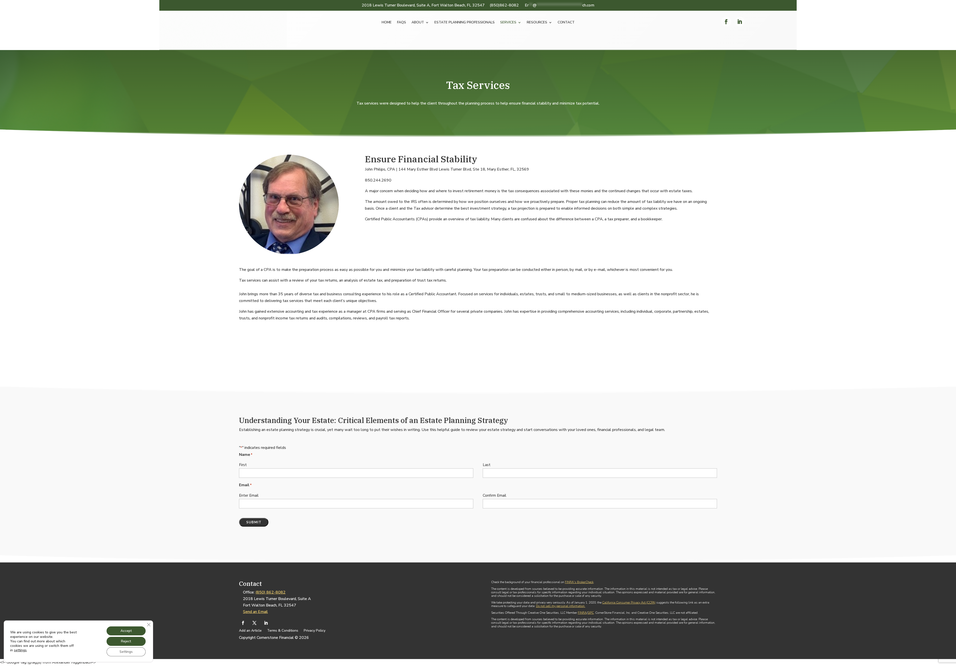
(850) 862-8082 (270, 592)
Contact (566, 23)
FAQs (401, 23)
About (418, 23)
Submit (253, 522)
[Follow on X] (254, 623)
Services (508, 23)
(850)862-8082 (504, 5)
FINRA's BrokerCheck (579, 582)
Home (387, 23)
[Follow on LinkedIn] (740, 22)
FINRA (582, 613)
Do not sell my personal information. (560, 606)
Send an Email (255, 611)
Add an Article (250, 631)
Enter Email (249, 495)
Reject (126, 641)
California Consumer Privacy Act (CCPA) (629, 603)
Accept (126, 630)
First (243, 464)
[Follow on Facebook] (726, 22)
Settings (126, 651)
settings (20, 650)
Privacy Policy (314, 631)
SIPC (591, 613)
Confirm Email (494, 495)
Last (486, 464)
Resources (537, 23)
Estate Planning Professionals (464, 23)
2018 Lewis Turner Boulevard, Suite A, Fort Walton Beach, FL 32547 (423, 5)
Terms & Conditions (282, 631)
